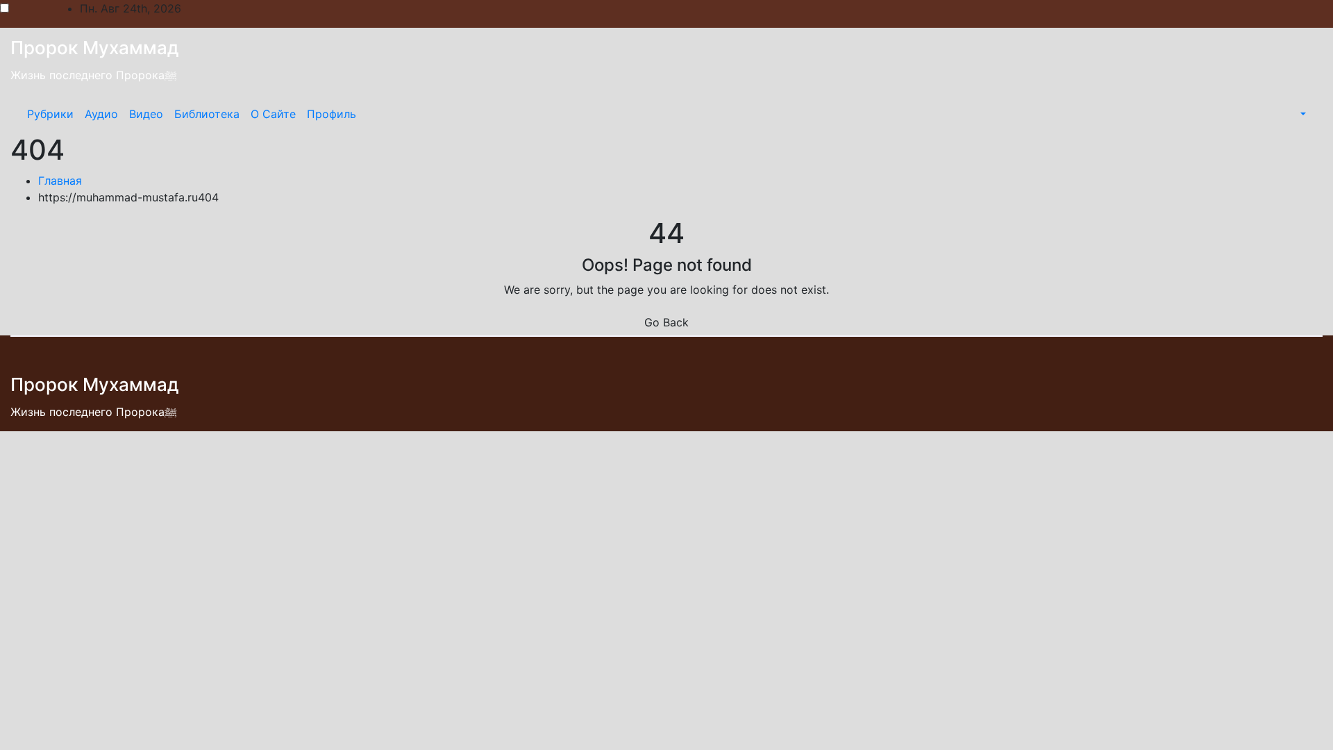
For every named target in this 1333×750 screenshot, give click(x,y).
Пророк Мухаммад (94, 47)
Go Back (666, 322)
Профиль (331, 114)
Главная (60, 181)
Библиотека (207, 114)
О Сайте (273, 114)
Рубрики (50, 114)
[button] (1302, 114)
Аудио (101, 114)
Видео (146, 114)
